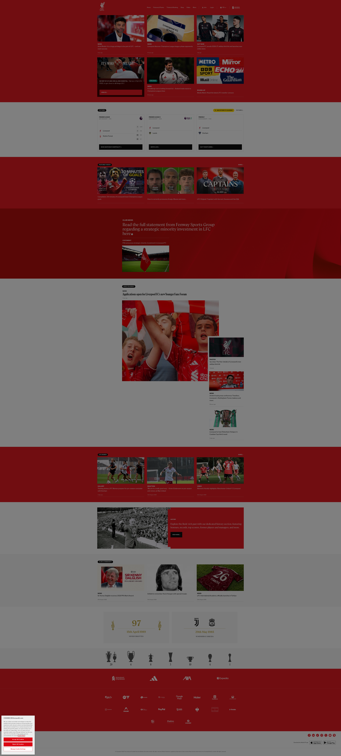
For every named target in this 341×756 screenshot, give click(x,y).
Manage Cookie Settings (18, 749)
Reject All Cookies (18, 744)
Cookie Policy (21, 735)
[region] (18, 735)
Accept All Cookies (18, 739)
